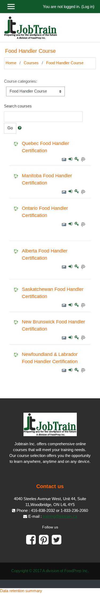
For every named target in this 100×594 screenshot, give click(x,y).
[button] (20, 128)
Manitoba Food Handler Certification (47, 179)
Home (11, 63)
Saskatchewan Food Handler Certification (52, 293)
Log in (88, 7)
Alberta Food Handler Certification (44, 254)
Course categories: (20, 81)
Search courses (18, 106)
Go (10, 128)
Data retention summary (21, 591)
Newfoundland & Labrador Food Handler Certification (50, 358)
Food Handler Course (64, 63)
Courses (31, 63)
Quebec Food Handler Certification (45, 147)
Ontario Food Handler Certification (45, 212)
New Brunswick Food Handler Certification (53, 325)
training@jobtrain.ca (60, 516)
